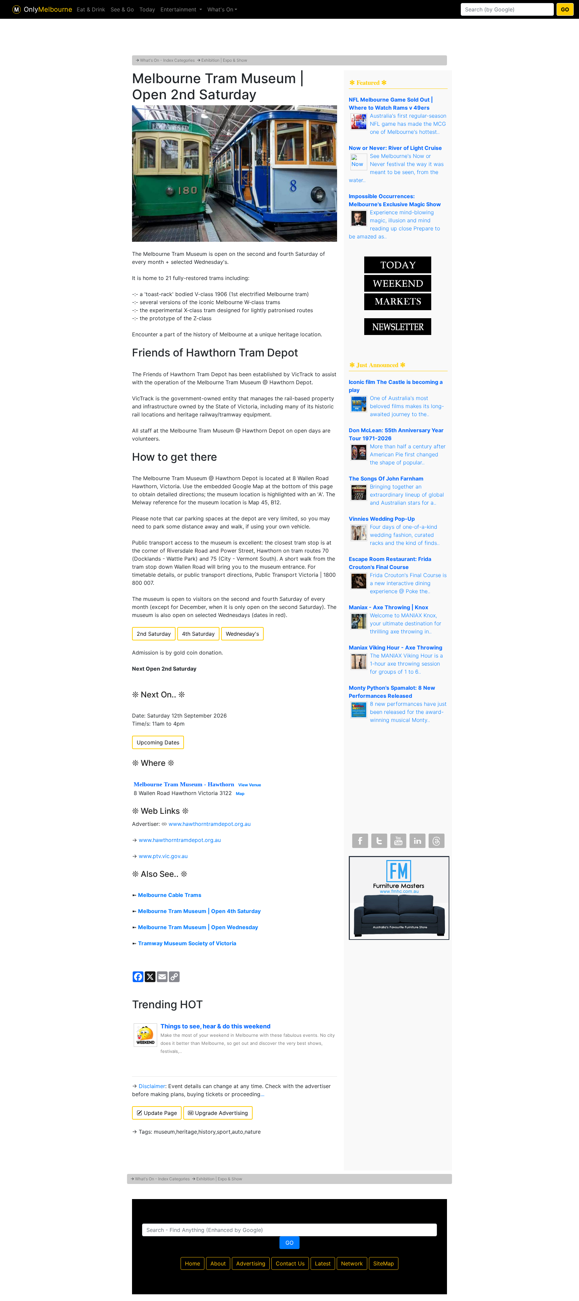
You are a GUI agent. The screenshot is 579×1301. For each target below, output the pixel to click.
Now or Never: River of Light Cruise (395, 148)
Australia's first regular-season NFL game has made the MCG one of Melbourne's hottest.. (408, 123)
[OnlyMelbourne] (16, 9)
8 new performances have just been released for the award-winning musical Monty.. (408, 711)
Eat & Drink (91, 9)
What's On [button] (220, 9)
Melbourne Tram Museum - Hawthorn (184, 784)
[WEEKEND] (397, 301)
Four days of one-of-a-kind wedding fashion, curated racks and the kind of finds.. (405, 534)
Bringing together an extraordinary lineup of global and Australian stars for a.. (407, 494)
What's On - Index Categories (167, 60)
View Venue (249, 784)
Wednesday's (242, 633)
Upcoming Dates (158, 742)
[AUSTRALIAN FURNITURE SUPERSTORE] (399, 897)
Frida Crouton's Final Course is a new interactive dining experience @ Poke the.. (408, 583)
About (218, 1263)
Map (240, 793)
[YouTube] (397, 839)
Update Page (159, 1113)
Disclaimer (152, 1086)
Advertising (250, 1263)
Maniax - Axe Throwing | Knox (388, 607)
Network (352, 1263)
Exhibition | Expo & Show (224, 60)
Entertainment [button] (179, 9)
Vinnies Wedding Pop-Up (382, 518)
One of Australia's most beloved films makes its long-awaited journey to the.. (407, 406)
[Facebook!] (359, 839)
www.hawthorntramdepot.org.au (210, 824)
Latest (323, 1263)
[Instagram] (417, 839)
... (262, 1094)
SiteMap (383, 1263)
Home (192, 1263)
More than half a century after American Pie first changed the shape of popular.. (408, 454)
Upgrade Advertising (220, 1113)
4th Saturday (198, 633)
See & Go (122, 9)
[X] (378, 839)
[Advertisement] (289, 38)
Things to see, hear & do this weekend (215, 1026)
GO (565, 9)
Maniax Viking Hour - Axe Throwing (395, 647)
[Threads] (436, 839)
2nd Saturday (154, 633)
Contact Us (290, 1263)
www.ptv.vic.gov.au (163, 856)
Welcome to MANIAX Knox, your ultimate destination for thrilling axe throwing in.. (405, 623)
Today (147, 9)
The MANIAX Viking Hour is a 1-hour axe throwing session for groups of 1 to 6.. (406, 663)
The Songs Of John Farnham (386, 478)
